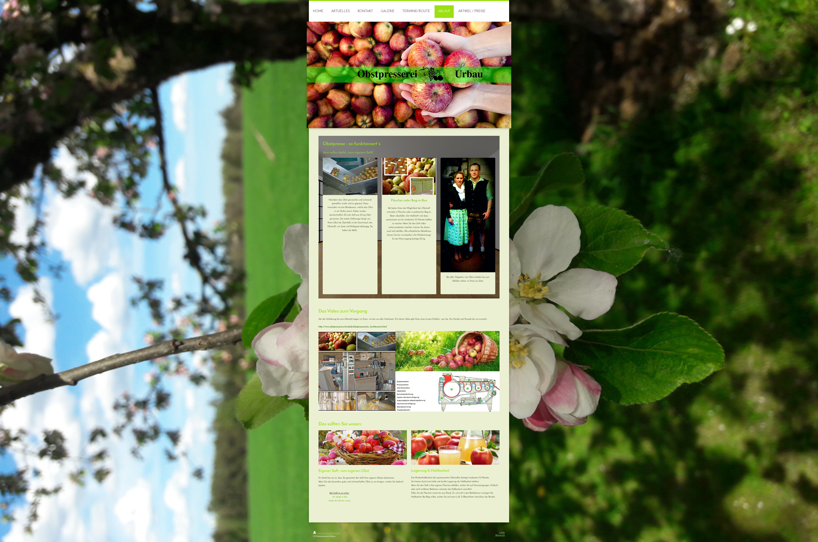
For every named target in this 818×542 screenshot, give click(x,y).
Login (502, 532)
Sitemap (336, 533)
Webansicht (500, 535)
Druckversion (324, 533)
